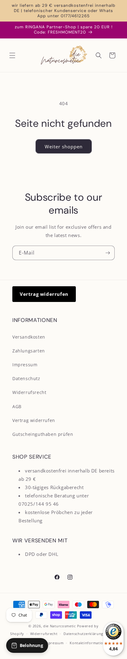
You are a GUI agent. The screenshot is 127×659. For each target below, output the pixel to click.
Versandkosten (28, 337)
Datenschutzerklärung (83, 633)
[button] (12, 55)
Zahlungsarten (28, 351)
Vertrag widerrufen (44, 294)
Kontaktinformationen (90, 643)
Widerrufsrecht (29, 392)
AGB (17, 406)
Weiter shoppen (64, 146)
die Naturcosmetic (59, 626)
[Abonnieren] (107, 253)
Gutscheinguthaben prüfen (42, 434)
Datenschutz (26, 378)
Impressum (24, 365)
